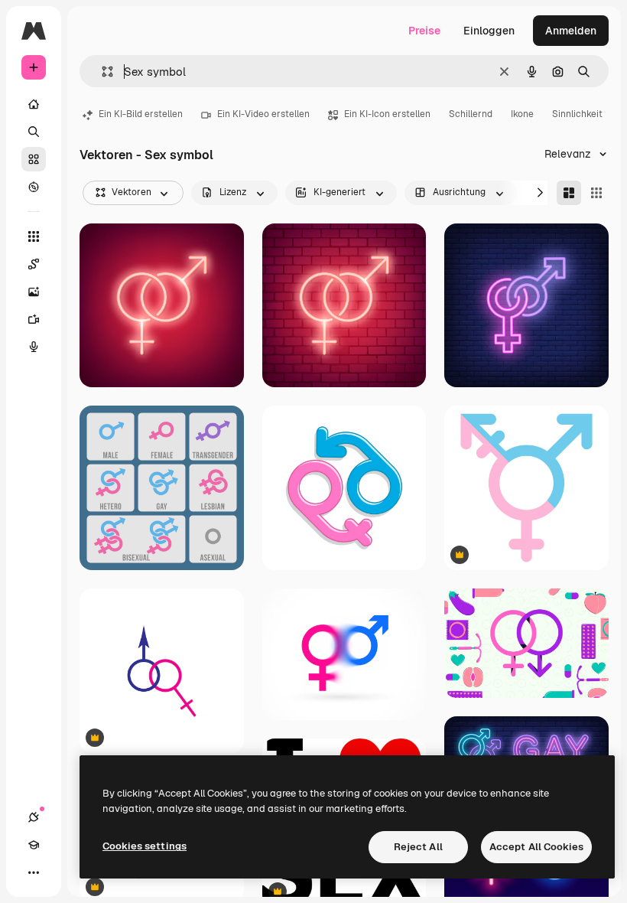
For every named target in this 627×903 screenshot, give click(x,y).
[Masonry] (569, 193)
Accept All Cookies (536, 846)
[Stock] (33, 159)
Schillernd (470, 114)
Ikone (522, 114)
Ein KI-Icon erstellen (387, 114)
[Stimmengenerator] (33, 346)
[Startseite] (33, 104)
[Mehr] (33, 872)
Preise (424, 30)
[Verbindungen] (33, 817)
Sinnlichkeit (577, 114)
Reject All (418, 846)
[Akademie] (33, 845)
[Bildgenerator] (33, 291)
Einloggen (489, 30)
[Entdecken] (33, 186)
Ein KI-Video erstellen (263, 114)
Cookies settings (144, 845)
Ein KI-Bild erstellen (141, 114)
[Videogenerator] (33, 319)
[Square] (596, 193)
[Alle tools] (33, 236)
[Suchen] (33, 131)
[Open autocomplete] (101, 71)
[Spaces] (33, 264)
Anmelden (570, 30)
